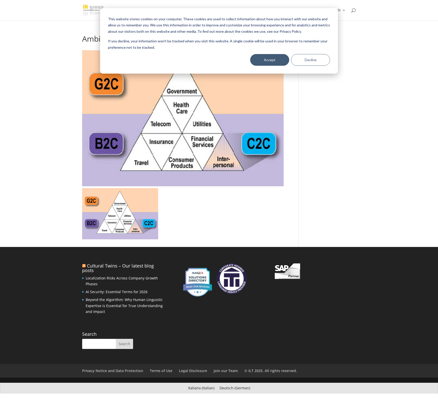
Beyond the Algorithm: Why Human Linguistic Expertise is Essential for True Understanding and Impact (124, 305)
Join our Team (226, 370)
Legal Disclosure (193, 370)
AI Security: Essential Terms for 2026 (117, 291)
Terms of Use (161, 370)
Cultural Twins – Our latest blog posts (118, 268)
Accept (270, 60)
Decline (311, 60)
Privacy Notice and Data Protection (112, 370)
